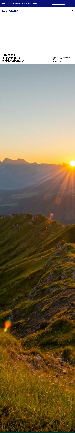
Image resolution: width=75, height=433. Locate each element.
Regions (40, 10)
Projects (45, 10)
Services (29, 10)
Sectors (35, 10)
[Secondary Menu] (72, 10)
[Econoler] (10, 10)
